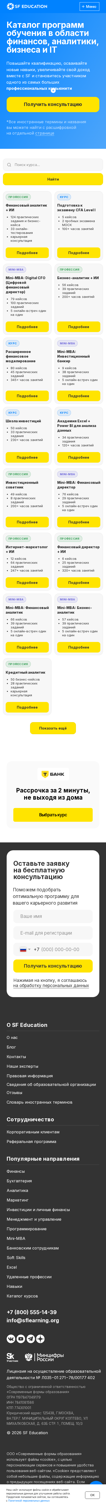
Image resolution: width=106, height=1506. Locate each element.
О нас (12, 1037)
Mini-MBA (16, 1238)
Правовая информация (30, 1075)
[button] (53, 104)
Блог (11, 1047)
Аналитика (17, 1190)
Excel (12, 1267)
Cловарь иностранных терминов (39, 1102)
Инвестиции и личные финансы (38, 1209)
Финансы (16, 1171)
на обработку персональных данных (51, 985)
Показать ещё (53, 728)
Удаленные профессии (29, 1276)
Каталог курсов (22, 1295)
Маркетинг (18, 1200)
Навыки (14, 1286)
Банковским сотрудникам (33, 1248)
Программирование (27, 1228)
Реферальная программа (31, 1141)
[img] (27, 6)
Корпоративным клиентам (33, 1131)
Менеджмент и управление (34, 1219)
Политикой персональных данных (29, 1500)
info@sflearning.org (33, 1320)
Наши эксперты (22, 1066)
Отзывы (14, 1092)
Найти (53, 179)
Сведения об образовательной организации (51, 1084)
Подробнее (27, 253)
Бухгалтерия (19, 1180)
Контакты (16, 1056)
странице (44, 133)
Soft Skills (16, 1257)
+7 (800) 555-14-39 (32, 1312)
